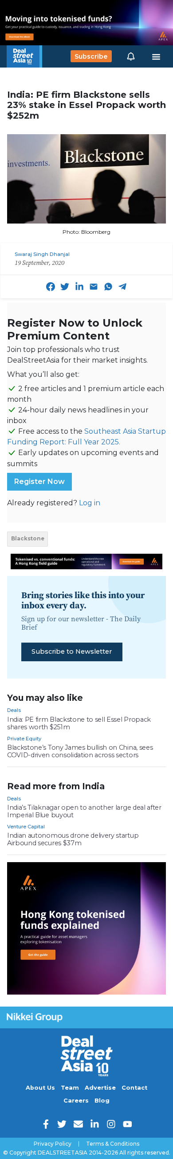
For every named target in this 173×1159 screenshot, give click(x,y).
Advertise (100, 1087)
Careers (76, 1100)
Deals (14, 710)
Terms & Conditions (112, 1144)
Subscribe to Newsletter (71, 651)
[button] (131, 56)
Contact (134, 1087)
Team (70, 1087)
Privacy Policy (52, 1144)
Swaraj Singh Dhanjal (42, 254)
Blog (102, 1100)
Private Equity (24, 738)
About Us (40, 1087)
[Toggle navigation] (156, 56)
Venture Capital (26, 826)
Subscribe (91, 56)
